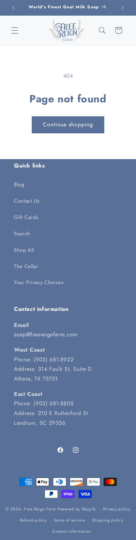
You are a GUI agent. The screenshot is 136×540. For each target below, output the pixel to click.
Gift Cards (26, 217)
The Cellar (26, 266)
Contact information (71, 531)
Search (22, 233)
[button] (15, 30)
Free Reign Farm (40, 509)
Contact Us (26, 201)
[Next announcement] (122, 7)
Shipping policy (107, 520)
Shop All (24, 250)
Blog (19, 184)
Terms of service (69, 520)
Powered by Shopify (77, 509)
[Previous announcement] (13, 7)
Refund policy (33, 520)
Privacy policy (116, 509)
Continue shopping (68, 124)
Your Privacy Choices (39, 282)
